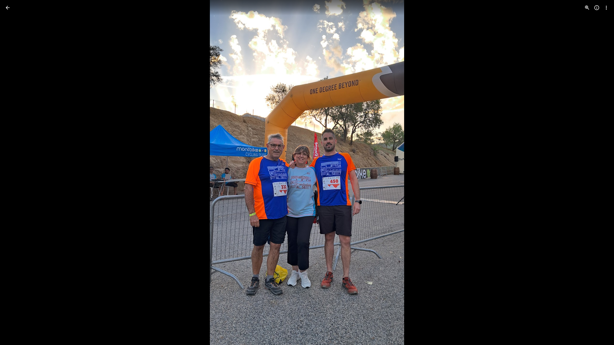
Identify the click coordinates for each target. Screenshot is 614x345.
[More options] (606, 7)
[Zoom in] (587, 7)
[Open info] (597, 7)
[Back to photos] (7, 7)
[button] (13, 172)
